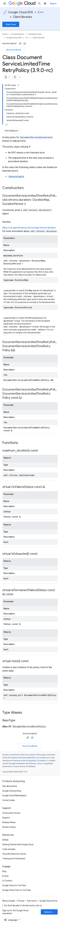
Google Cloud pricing (11, 791)
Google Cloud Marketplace (14, 795)
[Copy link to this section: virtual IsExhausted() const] (40, 554)
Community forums (11, 813)
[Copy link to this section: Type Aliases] (26, 713)
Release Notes (9, 822)
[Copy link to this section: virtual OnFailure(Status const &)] (48, 487)
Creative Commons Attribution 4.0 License (28, 757)
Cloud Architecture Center (14, 854)
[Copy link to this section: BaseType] (18, 720)
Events (5, 876)
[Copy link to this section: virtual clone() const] (31, 661)
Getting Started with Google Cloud (17, 844)
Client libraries (22, 17)
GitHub (5, 840)
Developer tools (34, 34)
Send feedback (13, 49)
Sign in (53, 3)
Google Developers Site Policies (22, 763)
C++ (40, 12)
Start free (11, 24)
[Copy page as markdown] (15, 77)
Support (6, 817)
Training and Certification (13, 858)
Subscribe (49, 912)
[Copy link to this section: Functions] (22, 443)
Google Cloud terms (48, 901)
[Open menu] (5, 3)
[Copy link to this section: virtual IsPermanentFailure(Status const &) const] (16, 594)
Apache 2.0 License (37, 760)
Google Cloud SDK (20, 12)
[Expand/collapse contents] (18, 85)
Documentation (17, 34)
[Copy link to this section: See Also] (14, 222)
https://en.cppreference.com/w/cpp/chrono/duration (29, 227)
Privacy (21, 901)
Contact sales (8, 800)
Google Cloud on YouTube (14, 885)
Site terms (32, 901)
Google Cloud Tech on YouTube (16, 890)
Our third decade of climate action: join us (23, 905)
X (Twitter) (7, 881)
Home (4, 34)
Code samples (8, 849)
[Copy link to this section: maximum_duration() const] (41, 451)
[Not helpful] (24, 43)
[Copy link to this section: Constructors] (27, 188)
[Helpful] (20, 43)
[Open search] (39, 3)
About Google (8, 901)
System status (9, 827)
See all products (9, 786)
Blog (4, 871)
